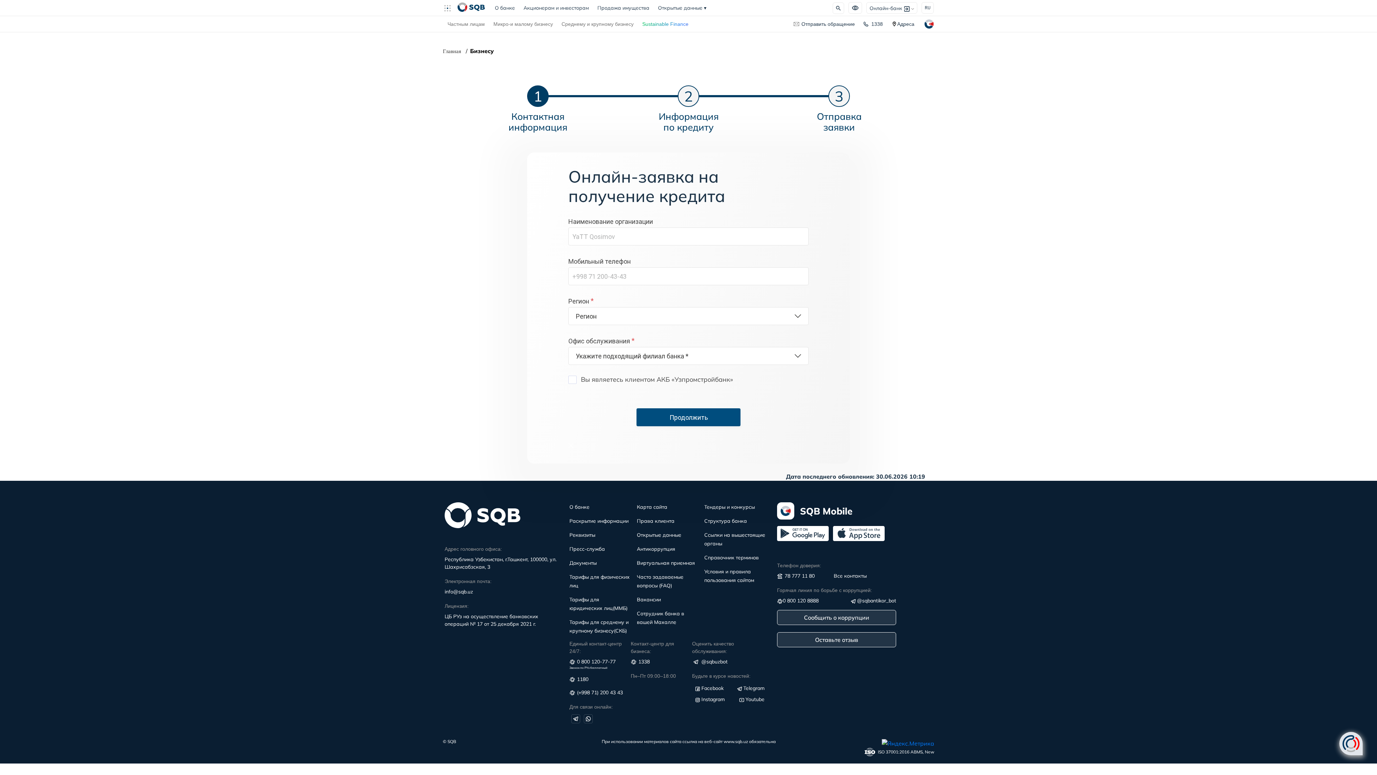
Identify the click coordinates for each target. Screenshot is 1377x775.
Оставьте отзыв (836, 639)
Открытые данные (682, 8)
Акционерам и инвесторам (556, 8)
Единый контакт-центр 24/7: (595, 647)
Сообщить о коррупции (836, 617)
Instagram (713, 699)
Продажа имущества (623, 8)
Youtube (755, 699)
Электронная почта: (468, 581)
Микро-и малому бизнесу (523, 24)
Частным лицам (466, 24)
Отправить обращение (828, 24)
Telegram (754, 688)
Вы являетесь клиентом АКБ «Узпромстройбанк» (657, 379)
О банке (507, 8)
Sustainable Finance (665, 24)
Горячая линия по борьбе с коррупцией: (824, 590)
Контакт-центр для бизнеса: (652, 647)
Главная (452, 51)
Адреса (905, 24)
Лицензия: (457, 606)
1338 (877, 24)
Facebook (712, 688)
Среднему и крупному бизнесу (598, 24)
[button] (450, 7)
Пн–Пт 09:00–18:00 (653, 676)
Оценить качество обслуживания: (713, 647)
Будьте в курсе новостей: (721, 676)
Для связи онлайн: (591, 707)
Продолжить (688, 417)
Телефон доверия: (799, 565)
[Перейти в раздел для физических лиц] (471, 8)
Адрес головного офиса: (473, 549)
